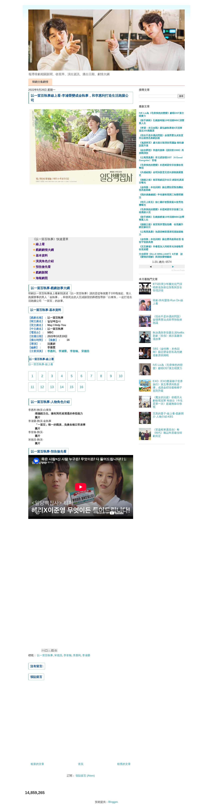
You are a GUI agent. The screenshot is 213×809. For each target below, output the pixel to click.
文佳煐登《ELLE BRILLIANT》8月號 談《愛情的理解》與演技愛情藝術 (161, 255)
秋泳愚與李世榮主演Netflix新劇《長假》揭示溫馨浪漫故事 (168, 335)
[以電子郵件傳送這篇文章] (43, 650)
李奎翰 (74, 351)
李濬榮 (63, 351)
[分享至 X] (49, 650)
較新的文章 (37, 764)
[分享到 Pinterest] (55, 650)
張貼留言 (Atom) (85, 775)
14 (62, 387)
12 (42, 387)
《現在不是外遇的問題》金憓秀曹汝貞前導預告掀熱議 (167, 319)
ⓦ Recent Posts (178, 270)
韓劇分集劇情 (40, 81)
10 (120, 376)
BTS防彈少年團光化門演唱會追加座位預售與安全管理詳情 (167, 287)
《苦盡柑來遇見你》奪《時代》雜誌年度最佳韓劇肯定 (167, 432)
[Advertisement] (80, 210)
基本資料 (42, 255)
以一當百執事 (45, 655)
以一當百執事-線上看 (40, 364)
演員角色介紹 (45, 261)
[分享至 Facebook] (52, 650)
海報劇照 (42, 278)
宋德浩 (85, 351)
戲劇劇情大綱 (45, 249)
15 (71, 387)
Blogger (112, 802)
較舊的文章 (124, 764)
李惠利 (51, 351)
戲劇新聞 (42, 272)
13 (52, 387)
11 (32, 387)
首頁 (80, 764)
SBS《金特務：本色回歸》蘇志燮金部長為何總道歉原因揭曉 (167, 351)
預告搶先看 (43, 266)
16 (81, 387)
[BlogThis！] (46, 650)
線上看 (40, 244)
